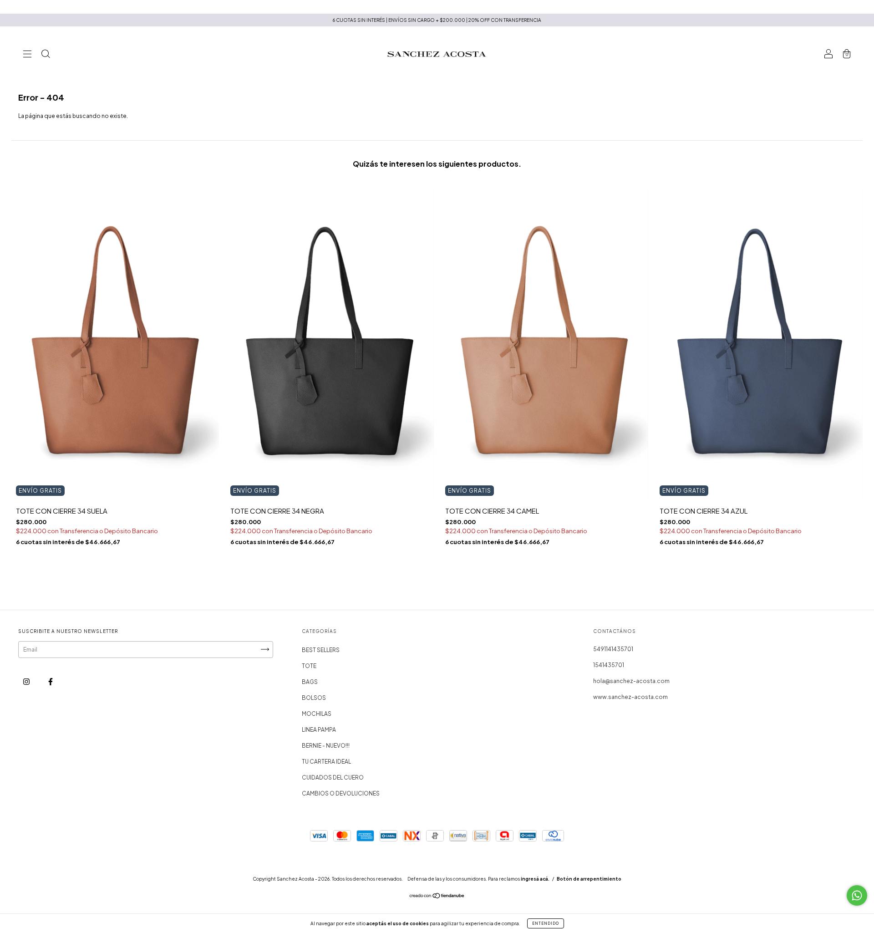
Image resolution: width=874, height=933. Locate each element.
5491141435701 (613, 649)
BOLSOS (314, 697)
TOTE (309, 666)
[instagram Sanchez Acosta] (27, 681)
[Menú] (27, 54)
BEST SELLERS (321, 650)
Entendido (545, 923)
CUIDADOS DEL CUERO (333, 777)
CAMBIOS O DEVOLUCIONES (341, 793)
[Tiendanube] (437, 896)
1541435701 (608, 665)
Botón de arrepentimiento (589, 879)
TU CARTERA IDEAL (326, 761)
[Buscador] (45, 54)
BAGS (310, 681)
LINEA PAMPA (319, 729)
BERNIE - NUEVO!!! (326, 745)
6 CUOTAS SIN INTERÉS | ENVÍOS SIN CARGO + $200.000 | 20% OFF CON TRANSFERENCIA (437, 20)
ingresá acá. (535, 879)
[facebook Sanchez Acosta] (50, 681)
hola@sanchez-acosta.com (631, 681)
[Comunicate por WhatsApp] (857, 895)
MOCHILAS (316, 713)
